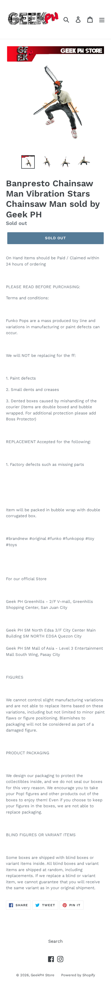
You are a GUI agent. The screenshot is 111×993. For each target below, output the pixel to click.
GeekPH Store (42, 975)
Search (55, 941)
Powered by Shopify (78, 975)
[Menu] (102, 20)
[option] (28, 162)
